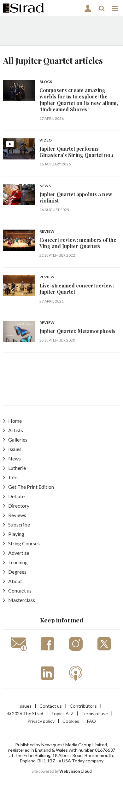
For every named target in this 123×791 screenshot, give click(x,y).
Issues (14, 449)
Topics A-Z (62, 713)
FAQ (91, 721)
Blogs (45, 82)
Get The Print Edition (31, 487)
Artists (15, 430)
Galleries (17, 440)
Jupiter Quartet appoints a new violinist (75, 197)
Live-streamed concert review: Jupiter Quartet (76, 288)
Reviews (17, 515)
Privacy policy (41, 721)
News (45, 186)
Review (47, 232)
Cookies (70, 721)
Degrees (17, 572)
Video (45, 140)
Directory (18, 506)
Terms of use (94, 713)
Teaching (18, 562)
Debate (16, 496)
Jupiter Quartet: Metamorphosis (77, 331)
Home (15, 421)
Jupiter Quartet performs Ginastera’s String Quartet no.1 (76, 151)
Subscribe (19, 524)
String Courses (24, 543)
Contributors (83, 706)
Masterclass (21, 600)
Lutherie (17, 468)
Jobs (13, 477)
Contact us (20, 590)
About (15, 581)
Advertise (18, 553)
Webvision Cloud (75, 771)
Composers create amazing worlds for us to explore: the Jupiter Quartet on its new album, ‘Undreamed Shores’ (78, 100)
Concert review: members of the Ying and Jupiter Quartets (77, 243)
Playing (16, 534)
